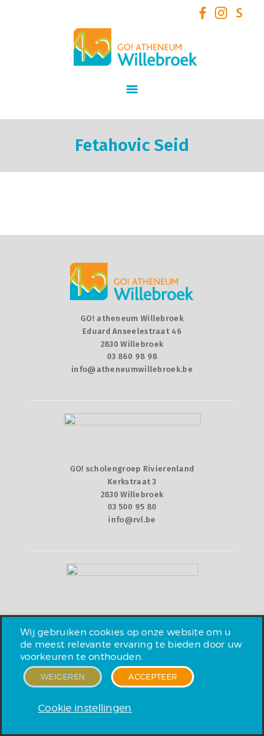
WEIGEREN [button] (63, 676)
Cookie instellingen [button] (85, 708)
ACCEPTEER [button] (152, 676)
